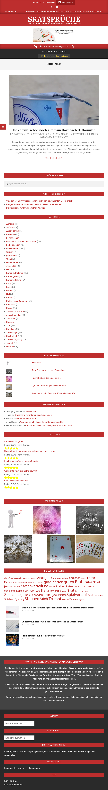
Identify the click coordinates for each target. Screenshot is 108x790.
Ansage (34, 578)
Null (8, 294)
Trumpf (9, 343)
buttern (83, 578)
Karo (17, 587)
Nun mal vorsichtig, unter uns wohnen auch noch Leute (29, 451)
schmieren (53, 590)
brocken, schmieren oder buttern (21, 241)
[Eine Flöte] (18, 520)
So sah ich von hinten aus (16, 480)
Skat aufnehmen (81, 591)
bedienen (74, 578)
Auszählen (63, 578)
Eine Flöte (36, 362)
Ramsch (10, 304)
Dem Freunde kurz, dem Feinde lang (48, 370)
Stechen (31, 598)
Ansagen (43, 578)
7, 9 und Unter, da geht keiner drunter (49, 385)
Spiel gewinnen (54, 595)
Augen (54, 578)
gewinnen (24, 583)
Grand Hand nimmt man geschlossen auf (33, 415)
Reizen (9, 308)
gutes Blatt (11, 266)
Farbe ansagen (13, 245)
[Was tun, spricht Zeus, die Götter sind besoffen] (18, 549)
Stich (44, 599)
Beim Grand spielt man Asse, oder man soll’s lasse (48, 425)
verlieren (65, 600)
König (9, 283)
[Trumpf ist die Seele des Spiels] (47, 520)
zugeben (81, 600)
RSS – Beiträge (11, 781)
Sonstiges (11, 329)
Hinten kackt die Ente (26, 418)
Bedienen (10, 234)
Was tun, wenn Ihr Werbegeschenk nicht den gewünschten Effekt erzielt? (40, 201)
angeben (26, 578)
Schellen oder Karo (15, 311)
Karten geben (12, 276)
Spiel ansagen (34, 595)
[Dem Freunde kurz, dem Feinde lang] (90, 520)
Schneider (10, 318)
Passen (9, 297)
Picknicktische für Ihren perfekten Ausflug (25, 208)
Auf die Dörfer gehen (13, 441)
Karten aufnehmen (14, 273)
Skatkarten (31, 411)
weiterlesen (54, 158)
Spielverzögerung (14, 339)
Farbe (91, 578)
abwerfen (8, 578)
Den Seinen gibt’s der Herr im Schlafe (21, 461)
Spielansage (11, 332)
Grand (9, 259)
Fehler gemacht (13, 248)
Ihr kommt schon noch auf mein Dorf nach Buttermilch (54, 130)
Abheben (10, 224)
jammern (9, 586)
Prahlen (60, 586)
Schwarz (10, 322)
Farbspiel (9, 582)
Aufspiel (10, 227)
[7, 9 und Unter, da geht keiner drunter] (90, 549)
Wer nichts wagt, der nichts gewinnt (20, 471)
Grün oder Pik (12, 262)
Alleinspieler (17, 578)
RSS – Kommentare (13, 784)
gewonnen (11, 255)
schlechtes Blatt (13, 315)
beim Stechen (62, 134)
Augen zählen (12, 231)
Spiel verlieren (95, 595)
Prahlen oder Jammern (16, 301)
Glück (30, 583)
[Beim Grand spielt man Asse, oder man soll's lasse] (61, 549)
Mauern (9, 290)
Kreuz (9, 287)
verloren (10, 346)
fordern (9, 252)
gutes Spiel (92, 582)
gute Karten (53, 582)
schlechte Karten (14, 590)
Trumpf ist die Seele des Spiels (46, 378)
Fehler (17, 583)
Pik (54, 587)
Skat (8, 325)
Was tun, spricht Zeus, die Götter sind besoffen (54, 393)
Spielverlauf (62, 137)
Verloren (73, 599)
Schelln (91, 587)
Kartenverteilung (79, 134)
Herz (8, 269)
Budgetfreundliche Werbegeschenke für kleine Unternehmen (33, 204)
